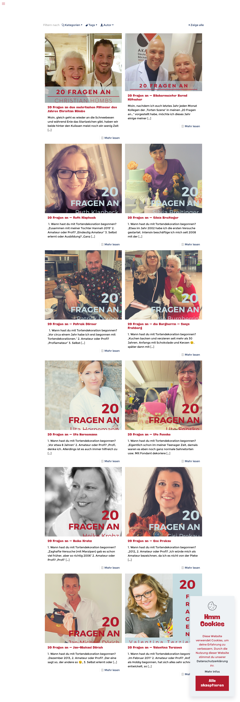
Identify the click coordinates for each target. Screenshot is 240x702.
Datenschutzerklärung (212, 661)
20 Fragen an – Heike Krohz (70, 541)
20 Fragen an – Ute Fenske (149, 434)
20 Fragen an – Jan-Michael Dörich (75, 647)
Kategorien (72, 25)
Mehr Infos (212, 671)
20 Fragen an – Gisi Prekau (149, 541)
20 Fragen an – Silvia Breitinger (153, 218)
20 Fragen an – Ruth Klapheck (72, 218)
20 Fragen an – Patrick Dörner (72, 324)
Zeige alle (197, 25)
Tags (92, 25)
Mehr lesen (112, 138)
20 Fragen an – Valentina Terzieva (155, 647)
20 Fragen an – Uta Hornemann (72, 434)
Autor (107, 25)
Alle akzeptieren (212, 683)
